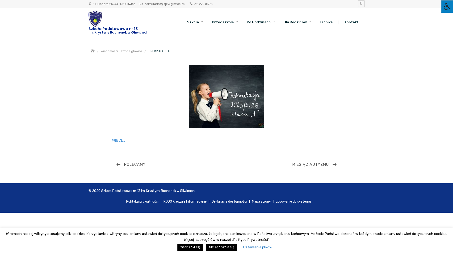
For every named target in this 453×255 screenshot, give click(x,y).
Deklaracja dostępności (229, 202)
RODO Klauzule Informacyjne (185, 202)
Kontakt (351, 22)
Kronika (326, 22)
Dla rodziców (295, 22)
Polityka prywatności (142, 202)
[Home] (93, 51)
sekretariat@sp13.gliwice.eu (165, 4)
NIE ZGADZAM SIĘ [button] (221, 247)
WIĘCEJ (119, 140)
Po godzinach (259, 22)
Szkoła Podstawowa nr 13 (113, 28)
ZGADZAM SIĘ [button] (190, 247)
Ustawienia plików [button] (257, 247)
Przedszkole (223, 22)
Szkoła (193, 22)
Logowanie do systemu (293, 202)
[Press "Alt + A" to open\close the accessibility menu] (447, 6)
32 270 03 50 (203, 4)
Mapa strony (261, 202)
